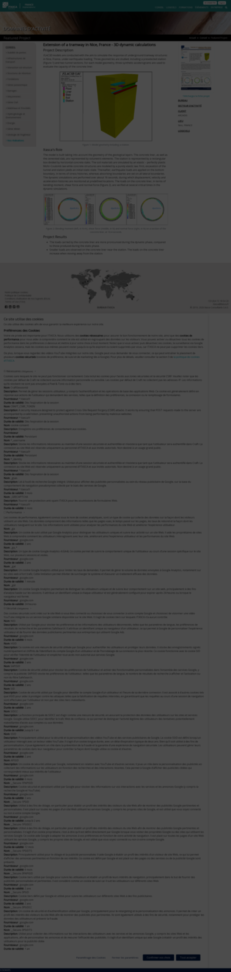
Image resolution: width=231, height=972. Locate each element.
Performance (14, 512)
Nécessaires (19, 371)
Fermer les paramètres (125, 957)
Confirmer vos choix (158, 957)
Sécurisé (17, 608)
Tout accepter (188, 957)
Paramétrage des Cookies (91, 957)
